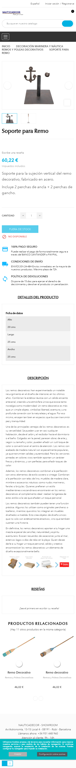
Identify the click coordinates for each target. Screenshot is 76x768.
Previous (7, 85)
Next (68, 85)
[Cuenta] (65, 13)
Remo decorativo (57, 672)
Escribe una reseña (13, 152)
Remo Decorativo (19, 672)
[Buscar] (67, 23)
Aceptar (17, 754)
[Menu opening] (5, 36)
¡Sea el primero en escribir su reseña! (39, 608)
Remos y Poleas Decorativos (19, 677)
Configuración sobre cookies (52, 754)
